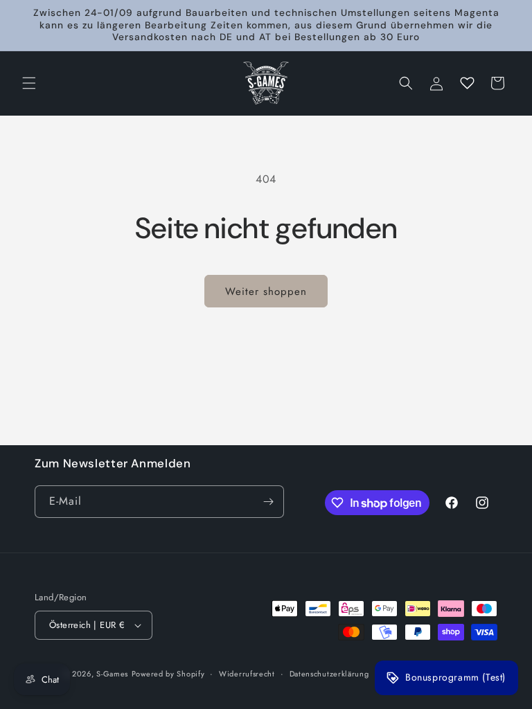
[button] (29, 83)
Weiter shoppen (266, 291)
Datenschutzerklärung (329, 673)
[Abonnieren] (268, 501)
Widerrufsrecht (247, 673)
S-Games (112, 673)
